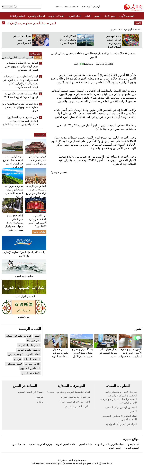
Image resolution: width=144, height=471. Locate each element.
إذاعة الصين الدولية (66, 444)
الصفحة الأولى (126, 16)
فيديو (59, 23)
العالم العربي (74, 16)
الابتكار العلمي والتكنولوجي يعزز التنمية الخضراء (67, 40)
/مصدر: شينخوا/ (59, 172)
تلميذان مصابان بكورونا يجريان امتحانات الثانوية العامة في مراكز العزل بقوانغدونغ (59, 356)
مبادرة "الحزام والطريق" (77, 406)
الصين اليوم (115, 447)
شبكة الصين (85, 444)
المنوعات (82, 23)
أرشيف (96, 6)
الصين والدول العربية (24, 296)
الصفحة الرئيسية (132, 29)
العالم (87, 16)
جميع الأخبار (110, 16)
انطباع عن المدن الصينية (30, 392)
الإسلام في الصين (31, 373)
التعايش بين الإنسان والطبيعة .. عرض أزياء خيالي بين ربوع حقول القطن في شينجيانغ (22, 66)
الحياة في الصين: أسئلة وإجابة (121, 424)
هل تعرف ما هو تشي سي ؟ (75, 396)
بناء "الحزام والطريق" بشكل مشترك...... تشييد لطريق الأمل (82, 353)
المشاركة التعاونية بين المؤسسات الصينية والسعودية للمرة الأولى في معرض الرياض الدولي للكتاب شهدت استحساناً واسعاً (21, 82)
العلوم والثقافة (17, 16)
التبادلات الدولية (56, 16)
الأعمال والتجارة (36, 16)
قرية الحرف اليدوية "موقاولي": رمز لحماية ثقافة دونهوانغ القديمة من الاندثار (20, 107)
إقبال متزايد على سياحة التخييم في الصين (108, 353)
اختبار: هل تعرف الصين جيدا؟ (74, 401)
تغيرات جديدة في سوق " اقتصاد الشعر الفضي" (22, 40)
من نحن (86, 6)
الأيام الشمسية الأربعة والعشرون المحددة (68, 392)
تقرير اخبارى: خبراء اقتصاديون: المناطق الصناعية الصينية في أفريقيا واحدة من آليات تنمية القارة (21, 121)
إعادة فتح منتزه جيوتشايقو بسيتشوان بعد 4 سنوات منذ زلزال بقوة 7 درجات (14, 222)
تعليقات (70, 23)
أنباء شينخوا (133, 444)
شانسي (39, 396)
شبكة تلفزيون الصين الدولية (109, 444)
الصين (97, 16)
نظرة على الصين (24, 276)
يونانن (40, 401)
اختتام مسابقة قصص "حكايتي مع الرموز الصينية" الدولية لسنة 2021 (21, 95)
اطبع (76, 64)
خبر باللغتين (24, 316)
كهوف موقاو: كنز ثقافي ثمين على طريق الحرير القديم (36, 160)
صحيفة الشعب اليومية (28, 349)
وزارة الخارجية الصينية (40, 444)
